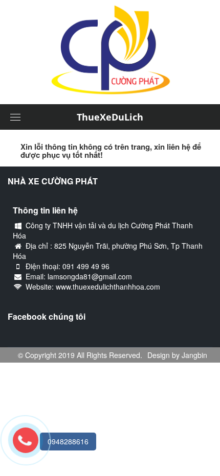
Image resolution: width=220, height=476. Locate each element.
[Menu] (15, 117)
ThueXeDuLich (110, 117)
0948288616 (68, 441)
